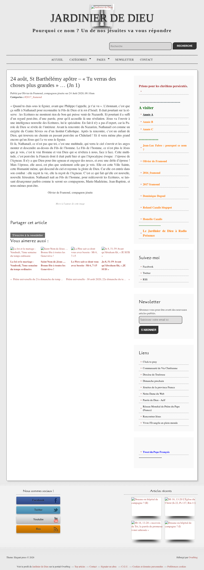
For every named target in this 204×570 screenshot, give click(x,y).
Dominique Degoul (154, 196)
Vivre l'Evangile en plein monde (160, 423)
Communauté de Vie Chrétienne (160, 368)
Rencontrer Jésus (152, 416)
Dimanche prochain (153, 381)
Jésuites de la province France (159, 387)
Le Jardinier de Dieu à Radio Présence (165, 233)
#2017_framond (33, 97)
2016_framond (151, 173)
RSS (145, 279)
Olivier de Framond (155, 161)
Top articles (80, 566)
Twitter (146, 273)
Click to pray (150, 362)
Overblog (193, 557)
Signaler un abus (109, 566)
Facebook (148, 266)
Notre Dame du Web (153, 393)
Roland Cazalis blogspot (158, 207)
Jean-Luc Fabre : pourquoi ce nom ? (165, 147)
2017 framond (151, 184)
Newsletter (124, 59)
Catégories (77, 60)
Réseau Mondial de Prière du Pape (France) (161, 408)
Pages (99, 60)
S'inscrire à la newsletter (27, 235)
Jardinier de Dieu (102, 18)
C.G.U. (124, 566)
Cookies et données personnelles (147, 566)
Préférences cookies (176, 566)
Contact (146, 59)
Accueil (57, 59)
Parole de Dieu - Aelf (154, 400)
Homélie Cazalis (152, 219)
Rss (38, 529)
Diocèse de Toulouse (154, 374)
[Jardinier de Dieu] (102, 7)
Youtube (38, 519)
